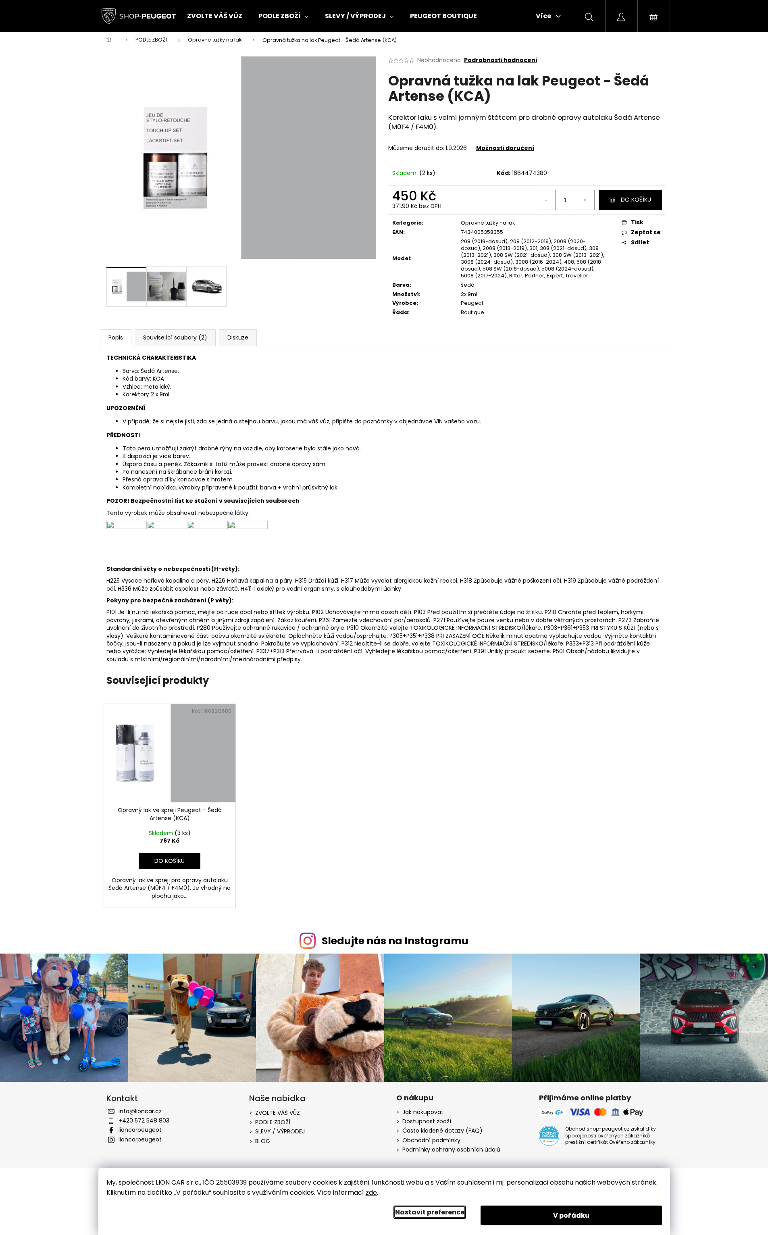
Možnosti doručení (505, 148)
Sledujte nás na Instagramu (395, 941)
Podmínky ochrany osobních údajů (451, 1150)
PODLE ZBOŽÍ (272, 1122)
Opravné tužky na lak (488, 223)
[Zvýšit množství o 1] (584, 200)
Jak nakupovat (422, 1112)
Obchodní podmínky (431, 1140)
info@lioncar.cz (140, 1111)
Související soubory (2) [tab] (175, 337)
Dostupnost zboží (426, 1121)
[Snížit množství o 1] (546, 200)
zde (371, 1192)
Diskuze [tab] (237, 337)
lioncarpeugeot (140, 1130)
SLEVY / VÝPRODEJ (280, 1131)
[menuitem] (214, 16)
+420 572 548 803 (144, 1120)
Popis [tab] (115, 337)
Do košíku (636, 200)
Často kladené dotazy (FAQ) (442, 1131)
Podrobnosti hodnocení (500, 60)
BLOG (262, 1141)
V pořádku (571, 1215)
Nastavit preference (429, 1212)
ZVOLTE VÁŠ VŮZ (277, 1113)
